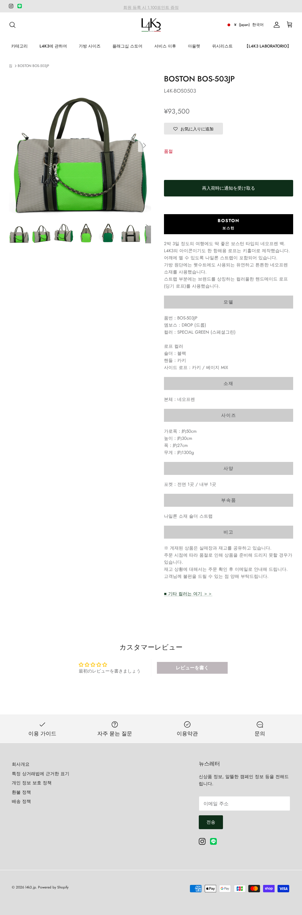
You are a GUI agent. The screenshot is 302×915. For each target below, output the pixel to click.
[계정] (275, 24)
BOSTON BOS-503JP (33, 65)
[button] (193, 129)
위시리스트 (222, 46)
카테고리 (19, 46)
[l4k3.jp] (151, 25)
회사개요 (20, 764)
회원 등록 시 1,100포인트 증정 (151, 6)
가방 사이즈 (90, 46)
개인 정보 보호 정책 (32, 783)
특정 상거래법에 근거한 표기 (40, 773)
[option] (80, 145)
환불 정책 (21, 792)
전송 (210, 822)
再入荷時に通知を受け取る (228, 188)
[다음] (144, 145)
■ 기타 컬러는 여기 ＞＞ (188, 594)
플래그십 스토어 (127, 46)
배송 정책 (21, 801)
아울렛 (194, 46)
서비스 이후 (165, 46)
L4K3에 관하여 (53, 46)
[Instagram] (11, 6)
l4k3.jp (30, 887)
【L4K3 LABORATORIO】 (267, 46)
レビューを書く (192, 667)
